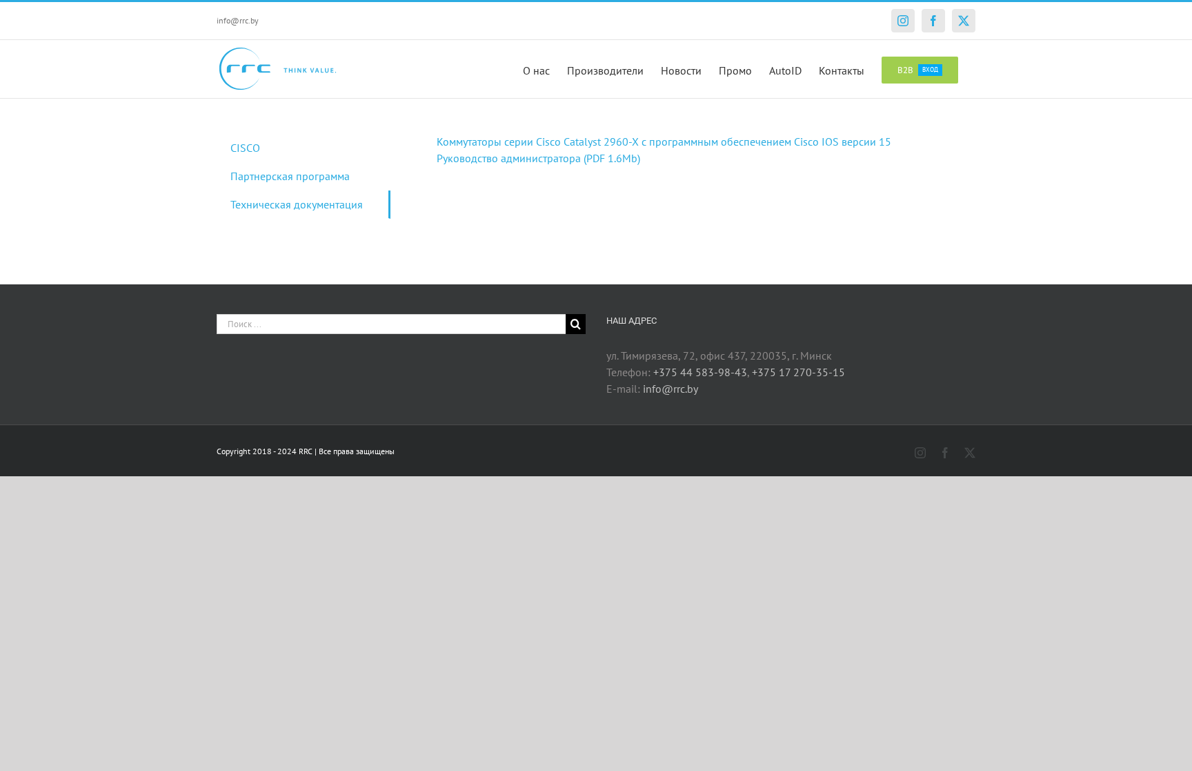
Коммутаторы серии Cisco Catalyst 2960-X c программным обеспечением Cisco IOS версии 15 (664, 141)
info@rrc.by (238, 20)
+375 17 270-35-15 (798, 372)
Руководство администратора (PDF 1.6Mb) (538, 158)
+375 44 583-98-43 (700, 372)
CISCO (245, 148)
